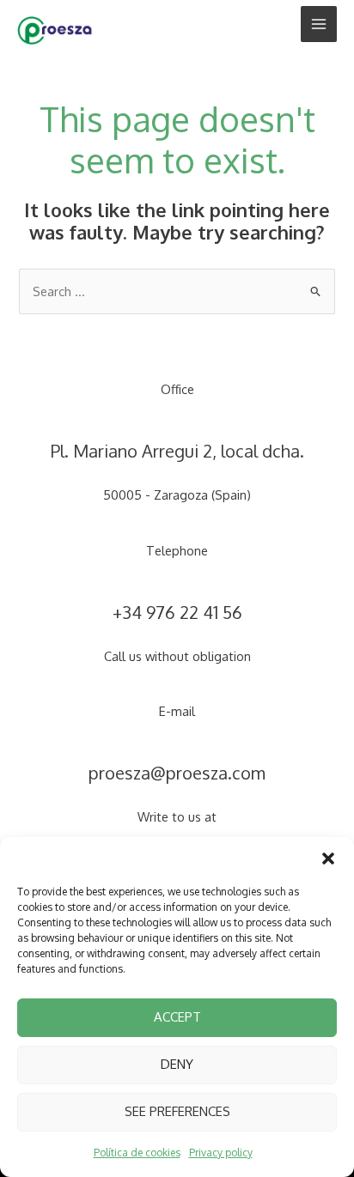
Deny (177, 1064)
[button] (328, 858)
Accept (177, 1017)
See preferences (177, 1111)
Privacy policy (221, 1152)
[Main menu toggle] (319, 24)
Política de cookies (137, 1152)
